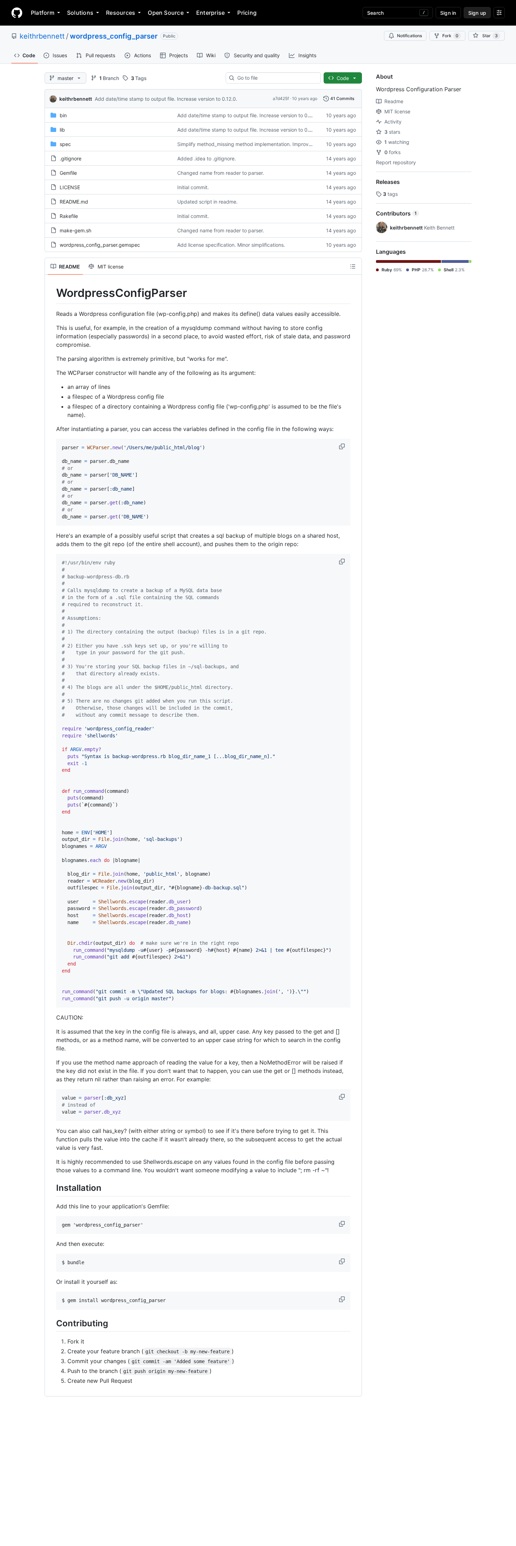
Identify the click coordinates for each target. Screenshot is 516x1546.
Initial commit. (193, 187)
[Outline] (353, 266)
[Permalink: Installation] (51, 1188)
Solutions (80, 12)
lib (62, 130)
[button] (343, 446)
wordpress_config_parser (114, 36)
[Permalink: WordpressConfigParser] (51, 293)
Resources (120, 12)
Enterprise (210, 12)
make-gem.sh (75, 230)
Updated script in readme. (207, 202)
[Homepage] (16, 12)
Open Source (166, 12)
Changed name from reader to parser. (220, 173)
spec (65, 144)
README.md (74, 202)
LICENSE (70, 187)
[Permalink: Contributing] (51, 1323)
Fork (450, 35)
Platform (42, 12)
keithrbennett (42, 36)
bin (63, 115)
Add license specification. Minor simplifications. (231, 245)
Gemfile (68, 173)
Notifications (409, 35)
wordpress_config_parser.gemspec (100, 245)
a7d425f (281, 98)
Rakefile (69, 216)
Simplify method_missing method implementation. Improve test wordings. (261, 144)
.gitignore (70, 158)
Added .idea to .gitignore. (206, 158)
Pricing (247, 12)
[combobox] (276, 78)
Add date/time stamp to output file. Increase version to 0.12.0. (166, 99)
